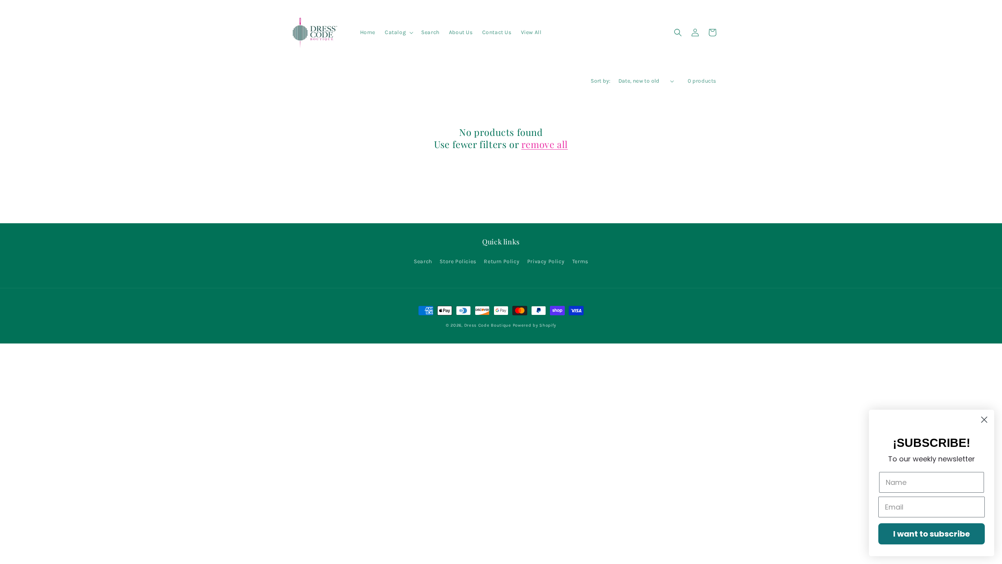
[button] (398, 32)
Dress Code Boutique (488, 325)
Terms (580, 261)
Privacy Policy (545, 261)
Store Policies (458, 261)
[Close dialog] (984, 420)
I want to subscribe (931, 533)
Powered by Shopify (535, 325)
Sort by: (600, 81)
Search (423, 261)
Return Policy (501, 261)
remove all (544, 144)
